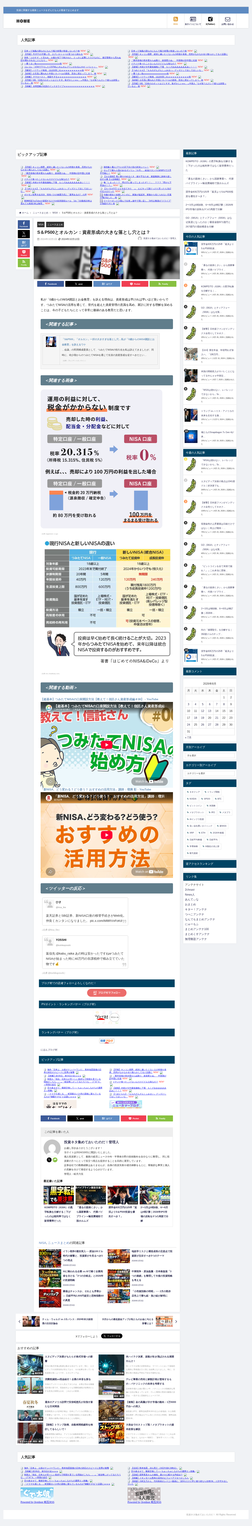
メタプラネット (197, 812)
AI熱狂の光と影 (212, 846)
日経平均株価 (196, 839)
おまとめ (190, 904)
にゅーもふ (192, 924)
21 (216, 717)
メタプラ (226, 812)
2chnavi (190, 889)
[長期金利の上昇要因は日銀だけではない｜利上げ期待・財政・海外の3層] (191, 528)
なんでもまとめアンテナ (200, 919)
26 (202, 724)
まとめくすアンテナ (197, 934)
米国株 (212, 806)
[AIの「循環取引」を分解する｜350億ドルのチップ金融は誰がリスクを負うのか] (191, 634)
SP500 (207, 799)
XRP (192, 833)
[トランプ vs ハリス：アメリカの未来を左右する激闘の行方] (191, 415)
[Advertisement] (126, 117)
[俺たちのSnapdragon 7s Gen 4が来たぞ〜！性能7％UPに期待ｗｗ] (191, 436)
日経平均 (213, 839)
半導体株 (194, 846)
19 (202, 717)
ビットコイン (196, 806)
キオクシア (195, 792)
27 (209, 724)
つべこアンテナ (194, 914)
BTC (220, 799)
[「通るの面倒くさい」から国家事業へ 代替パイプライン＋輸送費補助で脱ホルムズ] (191, 269)
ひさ (58, 902)
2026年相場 (218, 833)
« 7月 (188, 737)
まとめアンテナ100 (197, 929)
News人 (190, 894)
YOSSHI (61, 939)
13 (209, 710)
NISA (41, 224)
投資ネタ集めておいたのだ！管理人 (159, 238)
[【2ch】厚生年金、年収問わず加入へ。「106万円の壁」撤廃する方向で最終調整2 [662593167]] (191, 354)
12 (202, 710)
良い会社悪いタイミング (201, 826)
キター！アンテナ (196, 909)
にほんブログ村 (49, 1049)
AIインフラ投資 (197, 819)
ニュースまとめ (55, 224)
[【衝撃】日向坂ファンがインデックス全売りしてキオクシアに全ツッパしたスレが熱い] (191, 333)
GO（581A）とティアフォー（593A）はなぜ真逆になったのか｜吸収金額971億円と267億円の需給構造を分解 (209, 222)
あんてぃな (192, 899)
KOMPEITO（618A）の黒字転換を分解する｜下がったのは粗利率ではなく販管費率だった (210, 165)
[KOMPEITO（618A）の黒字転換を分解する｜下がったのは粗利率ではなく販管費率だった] (191, 290)
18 (195, 717)
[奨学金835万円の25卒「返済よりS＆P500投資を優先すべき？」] (191, 248)
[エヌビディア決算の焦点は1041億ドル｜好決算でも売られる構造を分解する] (191, 485)
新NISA (223, 826)
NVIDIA (193, 799)
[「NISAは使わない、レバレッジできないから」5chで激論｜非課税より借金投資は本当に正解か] (191, 394)
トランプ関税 (213, 792)
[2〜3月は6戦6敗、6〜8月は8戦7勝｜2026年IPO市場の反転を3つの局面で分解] (191, 612)
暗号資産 (194, 853)
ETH (203, 833)
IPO (213, 812)
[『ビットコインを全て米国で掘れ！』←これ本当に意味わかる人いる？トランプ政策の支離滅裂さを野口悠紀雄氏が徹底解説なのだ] (191, 570)
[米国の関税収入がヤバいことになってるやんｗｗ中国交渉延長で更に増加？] (191, 375)
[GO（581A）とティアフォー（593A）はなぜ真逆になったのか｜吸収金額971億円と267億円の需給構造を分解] (191, 312)
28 (216, 724)
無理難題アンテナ (196, 939)
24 (188, 724)
